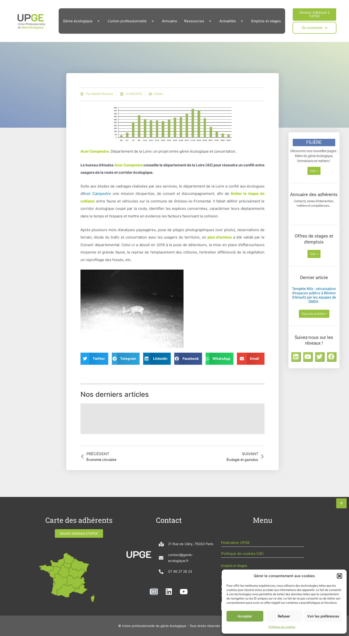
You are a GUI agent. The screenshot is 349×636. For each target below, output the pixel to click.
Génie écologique (78, 21)
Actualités (227, 21)
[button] (339, 576)
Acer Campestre (97, 193)
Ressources (194, 21)
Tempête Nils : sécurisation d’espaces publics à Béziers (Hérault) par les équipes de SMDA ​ (314, 295)
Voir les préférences (323, 616)
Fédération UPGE (235, 542)
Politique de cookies (282, 627)
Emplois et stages (266, 21)
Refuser (284, 616)
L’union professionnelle (127, 21)
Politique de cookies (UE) (242, 553)
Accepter (245, 616)
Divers (158, 94)
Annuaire (169, 21)
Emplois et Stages (234, 566)
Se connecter (312, 28)
